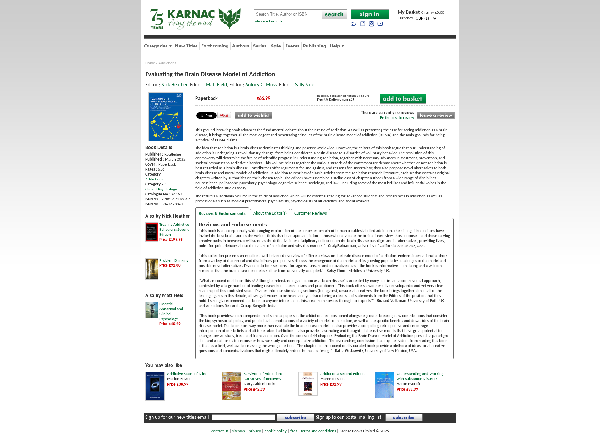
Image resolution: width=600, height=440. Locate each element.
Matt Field (216, 84)
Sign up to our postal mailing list (348, 417)
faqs (293, 431)
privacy (255, 431)
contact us (219, 431)
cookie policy (276, 431)
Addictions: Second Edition (342, 374)
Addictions (167, 63)
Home (150, 63)
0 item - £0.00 (421, 13)
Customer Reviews (310, 213)
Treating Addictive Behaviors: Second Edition (174, 230)
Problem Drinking (173, 261)
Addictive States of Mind (187, 374)
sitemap (238, 431)
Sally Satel (305, 84)
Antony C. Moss (261, 84)
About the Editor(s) (270, 213)
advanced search (268, 21)
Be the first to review (397, 118)
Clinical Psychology (161, 189)
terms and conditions (318, 431)
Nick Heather (174, 84)
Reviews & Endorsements (222, 213)
